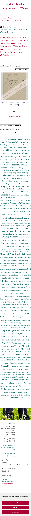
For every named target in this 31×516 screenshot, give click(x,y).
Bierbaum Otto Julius (12, 386)
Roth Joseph (18, 257)
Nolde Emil (9, 200)
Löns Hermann (13, 357)
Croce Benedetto (17, 374)
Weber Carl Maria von (21, 234)
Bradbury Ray (16, 323)
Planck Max (6, 153)
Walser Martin (20, 181)
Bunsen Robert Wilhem (8, 294)
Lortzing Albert (11, 299)
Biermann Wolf (26, 150)
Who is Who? (6, 18)
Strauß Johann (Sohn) (11, 142)
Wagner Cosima (23, 184)
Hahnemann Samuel (12, 221)
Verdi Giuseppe (8, 257)
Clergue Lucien (9, 234)
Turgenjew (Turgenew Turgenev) (21, 263)
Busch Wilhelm (23, 165)
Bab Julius (15, 246)
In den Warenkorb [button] (14, 116)
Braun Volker (21, 175)
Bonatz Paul (21, 314)
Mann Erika (25, 142)
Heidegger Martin (7, 168)
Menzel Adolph (8, 265)
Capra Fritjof (10, 212)
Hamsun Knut (11, 198)
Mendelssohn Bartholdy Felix (10, 189)
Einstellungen (15, 512)
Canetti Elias (18, 243)
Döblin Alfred (5, 240)
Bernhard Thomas (14, 218)
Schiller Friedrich (11, 215)
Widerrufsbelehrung (8, 481)
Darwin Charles (12, 290)
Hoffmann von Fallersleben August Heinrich (15, 328)
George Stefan (5, 325)
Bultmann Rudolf (16, 153)
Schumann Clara (16, 260)
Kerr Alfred (18, 287)
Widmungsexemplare (10, 49)
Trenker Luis (12, 320)
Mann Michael (19, 330)
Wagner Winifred (18, 203)
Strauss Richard (23, 290)
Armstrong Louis (7, 284)
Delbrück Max (14, 145)
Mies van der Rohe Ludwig (13, 317)
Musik (15, 37)
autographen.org (10, 453)
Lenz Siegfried (9, 243)
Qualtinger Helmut (10, 236)
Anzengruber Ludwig (8, 395)
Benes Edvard (26, 360)
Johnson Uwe (19, 278)
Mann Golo (7, 246)
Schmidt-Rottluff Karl (10, 208)
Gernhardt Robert (17, 366)
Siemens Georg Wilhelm (23, 281)
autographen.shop (9, 456)
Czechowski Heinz (6, 374)
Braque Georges (8, 330)
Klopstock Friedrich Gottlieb (13, 254)
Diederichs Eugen (15, 389)
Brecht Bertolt (26, 374)
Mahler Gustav (12, 343)
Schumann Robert (10, 355)
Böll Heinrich (26, 231)
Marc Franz (22, 223)
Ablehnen (15, 507)
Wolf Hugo (19, 352)
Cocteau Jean (5, 349)
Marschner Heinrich (9, 377)
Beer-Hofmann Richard (11, 231)
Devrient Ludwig (21, 377)
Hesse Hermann (14, 150)
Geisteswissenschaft (11, 43)
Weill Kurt (26, 325)
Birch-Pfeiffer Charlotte (14, 139)
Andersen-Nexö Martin (23, 337)
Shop (5, 27)
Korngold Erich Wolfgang (20, 173)
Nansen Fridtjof (23, 162)
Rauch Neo (9, 369)
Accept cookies (15, 503)
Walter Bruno (17, 249)
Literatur (5, 37)
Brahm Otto (21, 293)
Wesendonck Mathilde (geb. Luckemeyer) (15, 304)
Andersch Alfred (23, 251)
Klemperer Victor (19, 296)
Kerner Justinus (21, 299)
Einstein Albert (10, 272)
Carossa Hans (21, 392)
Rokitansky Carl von (8, 307)
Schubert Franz (19, 170)
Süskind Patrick (9, 296)
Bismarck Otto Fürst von (15, 147)
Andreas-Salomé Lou (22, 266)
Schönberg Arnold (25, 206)
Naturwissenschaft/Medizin (14, 40)
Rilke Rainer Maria (8, 346)
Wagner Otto (14, 349)
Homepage (16, 20)
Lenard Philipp (18, 168)
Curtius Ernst (15, 206)
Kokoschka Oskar (17, 397)
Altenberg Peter (10, 160)
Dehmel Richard (21, 346)
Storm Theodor (9, 181)
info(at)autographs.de (8, 445)
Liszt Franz (11, 392)
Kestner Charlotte (5, 269)
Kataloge (6, 20)
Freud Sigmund (20, 307)
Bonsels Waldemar (7, 249)
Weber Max (22, 145)
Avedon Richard (13, 162)
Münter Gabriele (15, 225)
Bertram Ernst (21, 159)
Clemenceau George (17, 383)
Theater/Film (20, 46)
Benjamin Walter (16, 325)
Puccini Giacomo (23, 186)
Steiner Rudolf (24, 246)
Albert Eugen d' (5, 145)
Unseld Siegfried (17, 334)
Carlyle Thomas (11, 281)
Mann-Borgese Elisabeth (16, 156)
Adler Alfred (19, 369)
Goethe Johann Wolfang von (17, 195)
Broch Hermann (23, 320)
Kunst (23, 37)
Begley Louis (27, 139)
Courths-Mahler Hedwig (18, 269)
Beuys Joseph (25, 323)
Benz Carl (25, 249)
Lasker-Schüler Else (24, 343)
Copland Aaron (11, 352)
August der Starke (9, 186)
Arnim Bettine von (20, 395)
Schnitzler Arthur (20, 302)
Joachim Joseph (19, 200)
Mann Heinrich (20, 212)
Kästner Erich (26, 243)
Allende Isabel (24, 237)
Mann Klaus (21, 354)
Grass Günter (10, 287)
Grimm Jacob (22, 215)
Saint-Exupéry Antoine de (11, 251)
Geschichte (5, 46)
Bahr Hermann (6, 323)
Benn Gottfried (12, 314)
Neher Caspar (4, 363)
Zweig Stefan (12, 337)
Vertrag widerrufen (7, 483)
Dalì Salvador (6, 340)
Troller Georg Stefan (16, 240)
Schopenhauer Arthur (17, 363)
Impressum (5, 479)
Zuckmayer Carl (20, 272)
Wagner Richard (10, 164)
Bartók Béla (18, 284)
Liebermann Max (9, 175)
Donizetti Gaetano (13, 359)
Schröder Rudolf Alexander (18, 178)
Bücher (4, 52)
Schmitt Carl (10, 278)
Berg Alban (24, 275)
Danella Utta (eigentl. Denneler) (18, 372)
